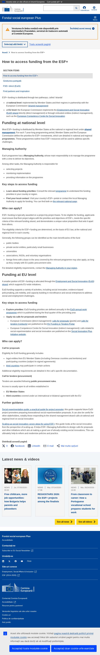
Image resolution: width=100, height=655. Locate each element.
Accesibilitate (7, 540)
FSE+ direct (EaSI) (11, 86)
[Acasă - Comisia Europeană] (14, 9)
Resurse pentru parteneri (12, 606)
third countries (12, 366)
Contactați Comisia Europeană (14, 598)
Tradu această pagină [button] (40, 44)
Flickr (29, 561)
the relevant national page (65, 201)
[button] (5, 445)
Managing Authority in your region (61, 268)
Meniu (95, 20)
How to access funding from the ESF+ (20, 76)
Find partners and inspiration (16, 91)
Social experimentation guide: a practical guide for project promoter (33, 409)
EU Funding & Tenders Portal (60, 324)
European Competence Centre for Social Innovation (41, 116)
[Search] (76, 8)
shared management (38, 106)
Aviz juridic (6, 622)
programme (61, 191)
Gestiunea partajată (12, 81)
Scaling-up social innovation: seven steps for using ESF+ (28, 424)
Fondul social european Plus (16, 536)
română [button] (94, 10)
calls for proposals (60, 321)
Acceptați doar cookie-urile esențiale (74, 648)
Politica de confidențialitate (13, 619)
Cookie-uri (6, 615)
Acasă (5, 52)
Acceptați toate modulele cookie (30, 648)
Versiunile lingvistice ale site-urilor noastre (19, 611)
